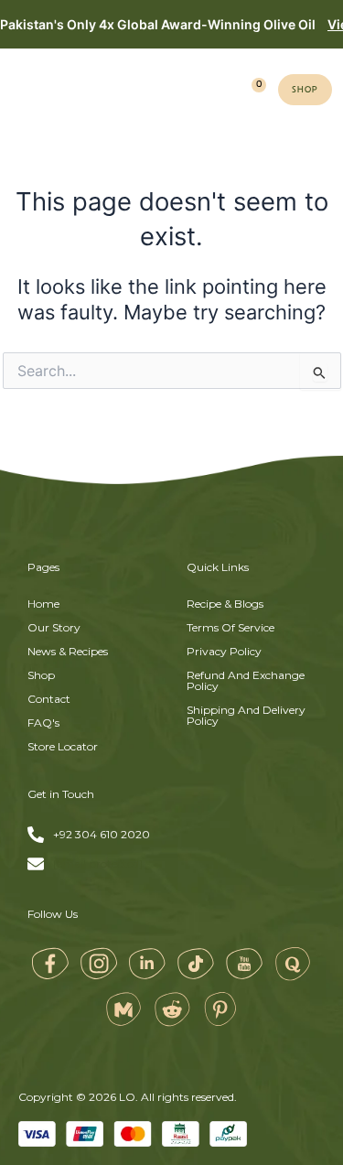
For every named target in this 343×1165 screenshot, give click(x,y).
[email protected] (98, 863)
